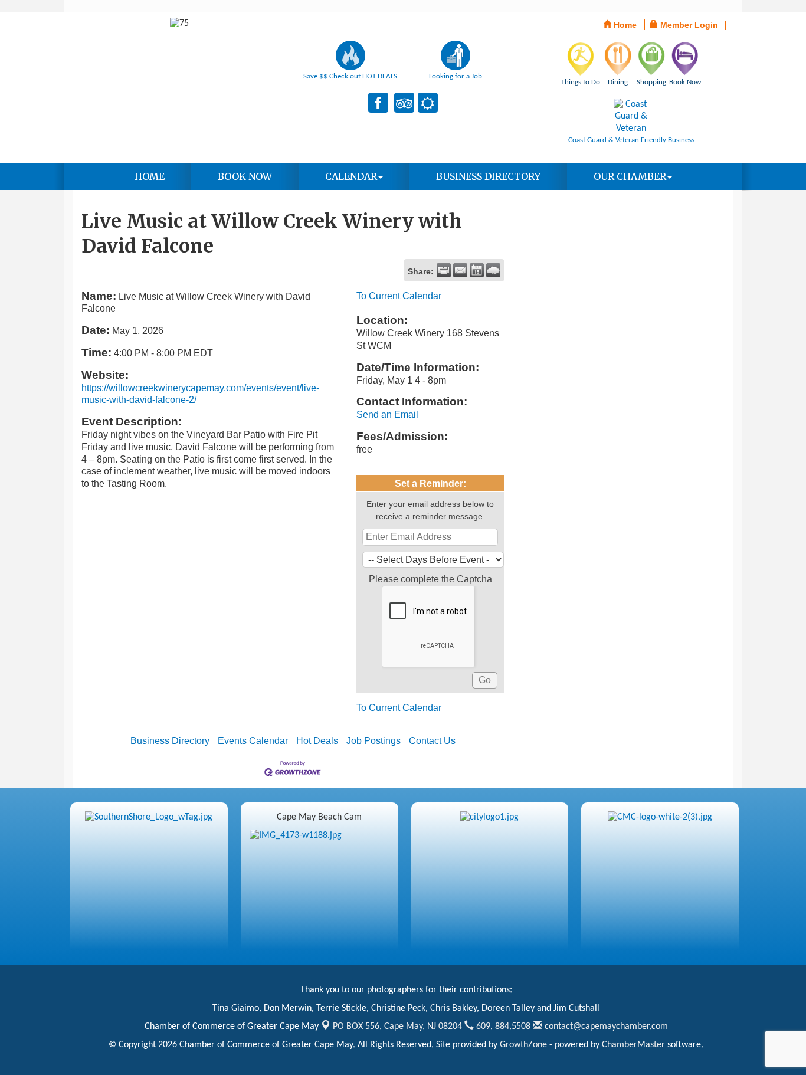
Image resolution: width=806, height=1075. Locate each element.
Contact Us (432, 741)
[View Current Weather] (493, 270)
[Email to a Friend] (460, 270)
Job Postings (373, 741)
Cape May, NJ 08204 (397, 1026)
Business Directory (488, 176)
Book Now (245, 176)
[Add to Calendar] (477, 270)
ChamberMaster (633, 1045)
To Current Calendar (398, 296)
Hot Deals (317, 741)
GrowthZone (523, 1045)
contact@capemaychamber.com (605, 1026)
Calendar (351, 176)
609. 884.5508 (502, 1026)
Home (150, 176)
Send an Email (387, 414)
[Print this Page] (444, 270)
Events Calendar (253, 741)
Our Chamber (630, 176)
